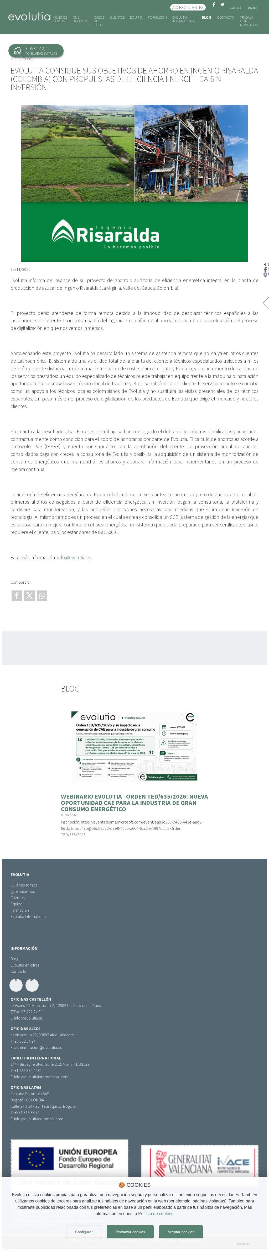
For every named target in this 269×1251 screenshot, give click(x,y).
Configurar (84, 1232)
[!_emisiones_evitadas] (36, 50)
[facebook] (214, 7)
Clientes (117, 17)
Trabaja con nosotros (249, 21)
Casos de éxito (99, 21)
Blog (206, 17)
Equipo (136, 17)
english (252, 7)
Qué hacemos (80, 19)
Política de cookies (155, 1213)
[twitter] (222, 7)
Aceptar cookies (181, 1232)
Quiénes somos (60, 19)
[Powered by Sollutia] (134, 1244)
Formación (157, 17)
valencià (235, 7)
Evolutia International (184, 19)
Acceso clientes (188, 7)
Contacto (226, 17)
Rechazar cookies (130, 1232)
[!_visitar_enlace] (134, 625)
